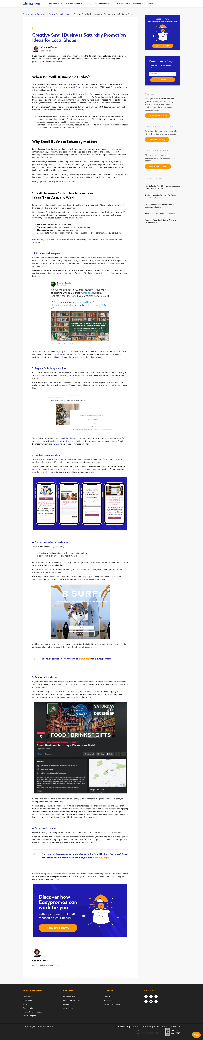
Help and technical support (114, 1004)
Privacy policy (121, 1027)
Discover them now (158, 115)
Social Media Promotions (70, 3)
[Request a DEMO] (162, 32)
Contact (107, 997)
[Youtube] (156, 1001)
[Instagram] (146, 996)
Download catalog (157, 139)
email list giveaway (69, 438)
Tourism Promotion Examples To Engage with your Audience (161, 196)
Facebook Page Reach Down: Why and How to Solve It (160, 221)
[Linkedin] (151, 1001)
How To (120, 3)
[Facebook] (151, 996)
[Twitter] (156, 996)
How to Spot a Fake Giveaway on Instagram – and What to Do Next (162, 187)
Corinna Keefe (40, 960)
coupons (60, 354)
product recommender (64, 459)
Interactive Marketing (133, 3)
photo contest (62, 806)
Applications (52, 3)
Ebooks (66, 1004)
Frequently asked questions (33, 1012)
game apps (85, 658)
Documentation (69, 997)
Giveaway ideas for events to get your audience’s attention (160, 205)
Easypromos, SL (47, 1027)
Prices (25, 1004)
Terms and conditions (141, 1027)
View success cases (158, 166)
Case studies (68, 1008)
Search (162, 79)
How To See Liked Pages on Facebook (160, 213)
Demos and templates (72, 1000)
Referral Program (29, 1015)
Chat (196, 1035)
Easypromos (27, 997)
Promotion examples (107, 3)
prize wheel (54, 444)
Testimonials (28, 1008)
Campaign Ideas (90, 3)
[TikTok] (146, 1001)
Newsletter (108, 1000)
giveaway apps (101, 857)
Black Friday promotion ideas (83, 87)
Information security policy (167, 1027)
